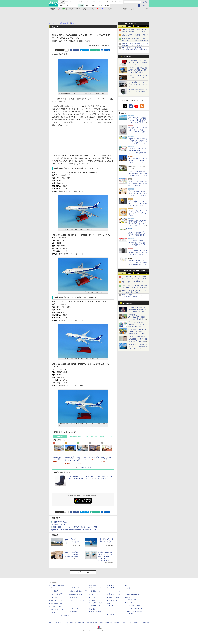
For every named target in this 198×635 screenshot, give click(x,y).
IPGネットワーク (130, 603)
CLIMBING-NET (95, 606)
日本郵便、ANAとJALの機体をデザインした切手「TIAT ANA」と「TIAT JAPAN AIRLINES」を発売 (105, 556)
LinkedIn (106, 50)
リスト (66, 50)
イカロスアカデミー (114, 600)
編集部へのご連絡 (92, 622)
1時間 (122, 26)
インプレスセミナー (74, 597)
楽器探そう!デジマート (97, 591)
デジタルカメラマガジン (58, 609)
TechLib (111, 614)
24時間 (130, 26)
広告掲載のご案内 (80, 622)
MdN (108, 603)
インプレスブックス (74, 608)
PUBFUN (128, 597)
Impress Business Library (76, 594)
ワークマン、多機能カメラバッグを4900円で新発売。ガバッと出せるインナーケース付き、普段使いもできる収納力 (135, 31)
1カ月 (145, 26)
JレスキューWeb (114, 597)
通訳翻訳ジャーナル (114, 594)
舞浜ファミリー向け (106, 436)
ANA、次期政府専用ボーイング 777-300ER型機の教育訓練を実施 (72, 554)
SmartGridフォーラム (74, 588)
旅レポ (78, 9)
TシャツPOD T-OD (97, 594)
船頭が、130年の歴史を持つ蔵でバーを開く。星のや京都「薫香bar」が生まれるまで (137, 173)
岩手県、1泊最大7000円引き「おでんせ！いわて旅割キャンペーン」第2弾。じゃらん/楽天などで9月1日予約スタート (137, 143)
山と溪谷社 (92, 600)
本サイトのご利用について (56, 622)
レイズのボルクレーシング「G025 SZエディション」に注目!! (137, 84)
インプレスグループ (126, 622)
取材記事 (70, 9)
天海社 (129, 588)
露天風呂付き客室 (75, 436)
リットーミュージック (97, 588)
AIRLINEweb (113, 588)
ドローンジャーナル (56, 600)
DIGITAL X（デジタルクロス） (77, 600)
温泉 (93, 9)
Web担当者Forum (56, 591)
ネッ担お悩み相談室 (56, 603)
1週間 (137, 26)
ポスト (60, 50)
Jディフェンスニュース (115, 591)
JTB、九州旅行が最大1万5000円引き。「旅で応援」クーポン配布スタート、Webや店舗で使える (135, 49)
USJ (118, 9)
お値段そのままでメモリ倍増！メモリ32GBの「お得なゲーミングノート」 (137, 63)
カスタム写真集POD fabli (134, 608)
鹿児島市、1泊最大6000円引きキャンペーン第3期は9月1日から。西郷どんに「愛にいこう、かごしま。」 (135, 45)
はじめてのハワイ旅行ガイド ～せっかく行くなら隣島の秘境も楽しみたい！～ (137, 346)
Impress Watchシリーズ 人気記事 (134, 270)
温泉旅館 (60, 436)
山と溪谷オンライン (96, 603)
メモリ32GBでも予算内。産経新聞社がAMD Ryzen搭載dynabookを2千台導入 (137, 70)
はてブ (86, 50)
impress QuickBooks (133, 594)
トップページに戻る (83, 572)
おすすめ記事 (127, 303)
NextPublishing (73, 611)
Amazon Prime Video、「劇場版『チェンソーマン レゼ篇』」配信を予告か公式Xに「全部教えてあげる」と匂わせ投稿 (134, 292)
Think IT (53, 588)
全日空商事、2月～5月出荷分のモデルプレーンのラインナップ (105, 541)
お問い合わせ (69, 622)
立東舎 (93, 597)
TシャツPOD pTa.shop (134, 605)
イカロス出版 (111, 585)
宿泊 (131, 9)
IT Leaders (54, 597)
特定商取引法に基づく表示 (141, 622)
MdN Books (112, 606)
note (96, 50)
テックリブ (110, 612)
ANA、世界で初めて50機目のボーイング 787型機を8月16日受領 (72, 541)
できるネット (54, 612)
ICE (126, 585)
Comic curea (130, 591)
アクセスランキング (129, 23)
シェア (75, 50)
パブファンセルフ (132, 600)
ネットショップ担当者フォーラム (78, 591)
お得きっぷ (86, 9)
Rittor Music (92, 585)
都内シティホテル (91, 436)
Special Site (127, 56)
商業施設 (124, 9)
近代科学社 (92, 609)
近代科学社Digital (96, 611)
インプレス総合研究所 (57, 594)
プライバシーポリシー (106, 622)
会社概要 (116, 622)
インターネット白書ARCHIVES (60, 615)
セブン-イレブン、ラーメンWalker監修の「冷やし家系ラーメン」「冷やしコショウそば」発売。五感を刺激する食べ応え (135, 287)
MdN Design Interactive (115, 609)
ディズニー (111, 9)
